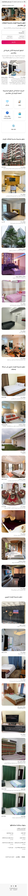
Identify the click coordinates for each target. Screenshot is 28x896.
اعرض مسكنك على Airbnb (8, 5)
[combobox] (13, 33)
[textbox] (19, 38)
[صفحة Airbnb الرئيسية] (24, 5)
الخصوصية (15, 889)
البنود (11, 889)
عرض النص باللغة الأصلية (6, 1)
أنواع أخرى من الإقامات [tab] (21, 828)
